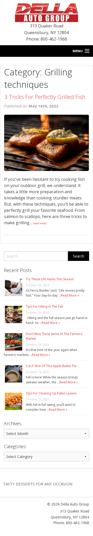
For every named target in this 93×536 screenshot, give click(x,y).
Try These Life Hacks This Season (50, 279)
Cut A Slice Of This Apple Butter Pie (51, 366)
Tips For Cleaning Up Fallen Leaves (51, 393)
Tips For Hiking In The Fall (44, 306)
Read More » (70, 295)
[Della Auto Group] (46, 12)
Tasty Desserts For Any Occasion (37, 483)
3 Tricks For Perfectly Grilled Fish (45, 96)
